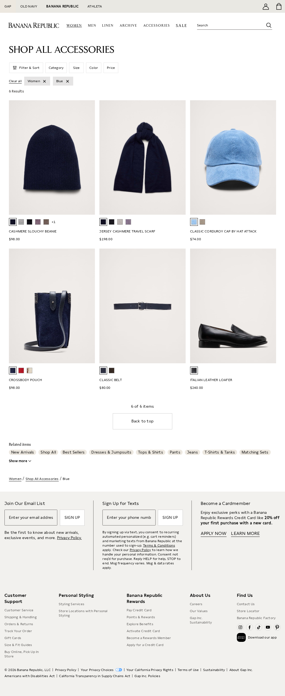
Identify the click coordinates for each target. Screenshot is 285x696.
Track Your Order (18, 631)
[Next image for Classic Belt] (179, 306)
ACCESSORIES (156, 25)
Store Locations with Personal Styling (83, 613)
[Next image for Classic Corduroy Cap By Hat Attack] (269, 157)
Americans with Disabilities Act (29, 676)
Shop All (48, 452)
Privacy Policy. (69, 537)
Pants (175, 452)
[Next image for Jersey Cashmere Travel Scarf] (179, 157)
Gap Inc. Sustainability (201, 620)
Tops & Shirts (150, 452)
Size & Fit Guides (18, 645)
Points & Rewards (141, 617)
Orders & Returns (18, 624)
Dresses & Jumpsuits (111, 452)
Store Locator (248, 611)
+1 (53, 222)
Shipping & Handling (20, 617)
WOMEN (74, 25)
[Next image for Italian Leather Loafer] (269, 306)
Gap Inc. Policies (147, 676)
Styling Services (71, 604)
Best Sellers (74, 452)
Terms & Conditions (159, 545)
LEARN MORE (245, 533)
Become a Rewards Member (149, 638)
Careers (196, 604)
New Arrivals (22, 452)
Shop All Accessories (42, 479)
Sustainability (214, 670)
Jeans (192, 452)
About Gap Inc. (241, 670)
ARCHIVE (128, 25)
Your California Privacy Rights (149, 670)
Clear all (15, 81)
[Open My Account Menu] (265, 6)
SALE (181, 26)
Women (15, 479)
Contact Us (246, 604)
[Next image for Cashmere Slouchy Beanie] (88, 157)
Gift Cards (12, 638)
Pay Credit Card (139, 610)
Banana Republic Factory (256, 618)
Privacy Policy (140, 550)
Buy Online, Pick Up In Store (21, 654)
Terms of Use (188, 670)
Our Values (199, 611)
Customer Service (18, 610)
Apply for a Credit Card (145, 645)
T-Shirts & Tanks (220, 452)
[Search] (269, 25)
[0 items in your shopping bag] (278, 6)
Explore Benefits (140, 624)
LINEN (108, 25)
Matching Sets (255, 452)
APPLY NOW (214, 533)
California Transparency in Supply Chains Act (94, 676)
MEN (92, 25)
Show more (18, 461)
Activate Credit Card (143, 631)
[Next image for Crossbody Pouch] (88, 306)
